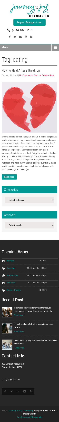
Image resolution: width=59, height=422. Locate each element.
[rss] (31, 36)
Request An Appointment (29, 22)
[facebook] (9, 36)
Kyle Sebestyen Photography (29, 417)
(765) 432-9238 (22, 30)
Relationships (48, 75)
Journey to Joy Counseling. (21, 410)
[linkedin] (20, 36)
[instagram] (25, 36)
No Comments (25, 75)
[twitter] (15, 36)
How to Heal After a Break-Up (21, 70)
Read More (9, 177)
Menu (5, 47)
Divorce (37, 75)
